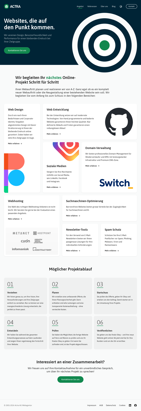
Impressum (91, 405)
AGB (101, 405)
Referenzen (92, 6)
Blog (113, 6)
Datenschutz (111, 405)
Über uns (104, 6)
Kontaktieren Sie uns (17, 50)
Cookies (122, 405)
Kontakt (132, 6)
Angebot (80, 6)
